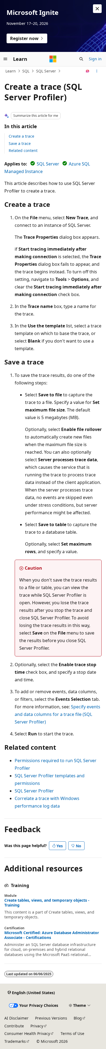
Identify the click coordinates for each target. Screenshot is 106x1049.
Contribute (14, 1025)
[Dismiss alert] (97, 8)
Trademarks (15, 1041)
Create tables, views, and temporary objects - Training (46, 903)
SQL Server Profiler (34, 791)
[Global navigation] (5, 59)
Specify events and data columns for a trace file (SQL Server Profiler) (57, 714)
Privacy (36, 1025)
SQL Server (46, 71)
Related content (23, 150)
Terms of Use (72, 1033)
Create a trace (21, 136)
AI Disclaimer (16, 1018)
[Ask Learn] (87, 71)
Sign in (95, 58)
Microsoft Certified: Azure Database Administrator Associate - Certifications (51, 935)
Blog (78, 1018)
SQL (25, 71)
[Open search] (81, 59)
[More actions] (97, 71)
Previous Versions (51, 1018)
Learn (10, 71)
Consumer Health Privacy (27, 1033)
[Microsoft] (53, 58)
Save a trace (20, 143)
